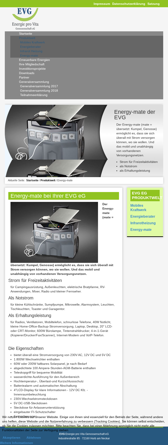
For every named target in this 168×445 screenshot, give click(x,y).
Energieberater (142, 216)
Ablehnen (33, 437)
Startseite (32, 180)
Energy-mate (141, 229)
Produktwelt (47, 180)
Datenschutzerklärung (128, 3)
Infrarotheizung (143, 223)
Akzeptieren (11, 437)
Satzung (153, 3)
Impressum (102, 3)
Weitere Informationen (16, 443)
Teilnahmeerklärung (33, 95)
